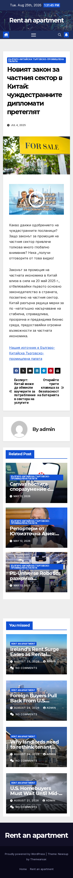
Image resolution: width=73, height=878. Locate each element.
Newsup (63, 854)
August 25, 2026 (27, 661)
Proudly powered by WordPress (25, 854)
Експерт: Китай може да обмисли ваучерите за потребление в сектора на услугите (25, 391)
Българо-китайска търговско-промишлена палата (36, 60)
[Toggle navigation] (33, 35)
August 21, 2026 (27, 800)
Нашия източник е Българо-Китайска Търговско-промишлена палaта (32, 353)
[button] (59, 35)
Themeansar (38, 859)
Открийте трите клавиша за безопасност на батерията (48, 387)
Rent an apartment (36, 20)
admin (47, 429)
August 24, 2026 (27, 707)
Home (23, 869)
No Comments (26, 667)
